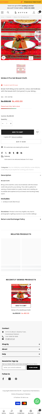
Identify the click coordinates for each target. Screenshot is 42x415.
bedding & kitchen (28, 6)
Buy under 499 (32, 167)
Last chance (29, 170)
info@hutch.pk (10, 339)
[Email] (21, 153)
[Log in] (34, 12)
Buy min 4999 (13, 167)
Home (2, 17)
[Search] (8, 12)
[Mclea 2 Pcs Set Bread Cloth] (21, 294)
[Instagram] (9, 378)
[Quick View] (28, 289)
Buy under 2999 (23, 167)
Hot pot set (11, 170)
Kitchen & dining (20, 170)
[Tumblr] (13, 153)
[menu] (2, 12)
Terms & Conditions (17, 137)
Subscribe (33, 367)
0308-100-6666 (29, 8)
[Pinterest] (10, 153)
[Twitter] (6, 153)
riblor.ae (25, 397)
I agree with (7, 137)
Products (9, 17)
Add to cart (17, 132)
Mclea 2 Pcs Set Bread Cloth (21, 310)
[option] (21, 40)
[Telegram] (17, 153)
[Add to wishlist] (37, 132)
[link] (10, 266)
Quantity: (4, 119)
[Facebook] (2, 153)
